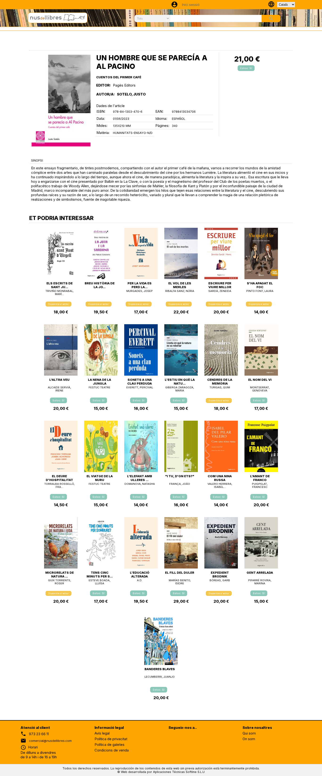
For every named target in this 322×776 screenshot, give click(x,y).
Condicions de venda (112, 750)
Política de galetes (109, 744)
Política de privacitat (111, 739)
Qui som (249, 733)
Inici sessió (191, 4)
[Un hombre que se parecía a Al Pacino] (61, 100)
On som (249, 739)
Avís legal (102, 733)
